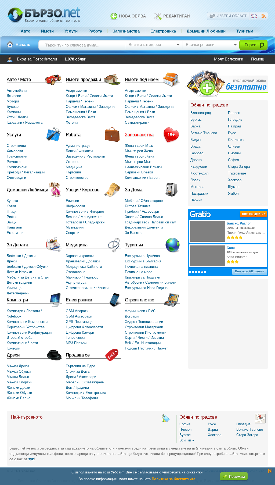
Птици (11, 211)
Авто (25, 31)
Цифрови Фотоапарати (84, 327)
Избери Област (232, 16)
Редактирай (176, 16)
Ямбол (233, 193)
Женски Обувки (19, 393)
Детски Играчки (19, 272)
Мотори (13, 101)
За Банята (133, 233)
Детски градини (19, 282)
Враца (195, 146)
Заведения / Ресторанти (85, 156)
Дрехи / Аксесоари (81, 377)
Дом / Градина (77, 388)
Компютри (17, 300)
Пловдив (235, 119)
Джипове (14, 96)
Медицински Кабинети (84, 267)
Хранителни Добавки (83, 261)
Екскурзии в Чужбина (142, 256)
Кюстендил (199, 173)
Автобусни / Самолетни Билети (150, 282)
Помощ (257, 59)
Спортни (72, 233)
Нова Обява (132, 16)
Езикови (72, 201)
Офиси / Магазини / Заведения (91, 107)
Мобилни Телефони (82, 398)
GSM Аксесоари (79, 316)
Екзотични (15, 233)
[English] (254, 17)
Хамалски (15, 151)
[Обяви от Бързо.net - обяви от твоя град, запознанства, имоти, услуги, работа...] (43, 22)
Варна (195, 126)
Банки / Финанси (79, 151)
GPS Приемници (79, 322)
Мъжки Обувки (19, 371)
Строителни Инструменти (145, 332)
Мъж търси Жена (139, 151)
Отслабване (75, 272)
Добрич (196, 160)
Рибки (11, 217)
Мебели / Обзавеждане (144, 201)
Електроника (163, 31)
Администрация (78, 146)
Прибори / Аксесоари (142, 211)
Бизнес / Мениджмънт (84, 217)
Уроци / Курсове (82, 189)
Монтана (197, 187)
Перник (196, 200)
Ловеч (195, 180)
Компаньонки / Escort (142, 178)
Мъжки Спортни (19, 382)
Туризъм (244, 31)
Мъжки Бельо (18, 377)
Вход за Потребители (37, 59)
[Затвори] (270, 472)
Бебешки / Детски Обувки (27, 267)
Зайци (11, 222)
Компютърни (17, 167)
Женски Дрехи (18, 388)
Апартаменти (76, 90)
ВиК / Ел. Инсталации (143, 343)
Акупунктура (76, 282)
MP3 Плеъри (76, 343)
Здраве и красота (80, 256)
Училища (14, 288)
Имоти (47, 31)
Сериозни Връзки (139, 172)
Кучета (12, 201)
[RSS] (264, 17)
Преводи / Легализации (26, 172)
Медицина (74, 167)
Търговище (237, 173)
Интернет (73, 162)
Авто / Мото (19, 79)
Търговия (73, 172)
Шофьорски (75, 206)
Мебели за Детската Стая (28, 277)
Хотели (72, 122)
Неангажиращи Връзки (143, 167)
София (233, 160)
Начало (23, 44)
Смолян (234, 153)
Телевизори (75, 338)
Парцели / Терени (80, 101)
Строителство (77, 178)
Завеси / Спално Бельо (144, 217)
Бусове (13, 107)
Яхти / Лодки (17, 117)
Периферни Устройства (26, 327)
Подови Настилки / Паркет (146, 348)
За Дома (133, 189)
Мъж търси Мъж (138, 162)
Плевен (234, 113)
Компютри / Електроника (86, 393)
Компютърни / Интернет (85, 211)
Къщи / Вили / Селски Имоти (89, 96)
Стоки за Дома (77, 371)
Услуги (71, 31)
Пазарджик (199, 193)
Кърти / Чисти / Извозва (144, 338)
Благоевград (200, 113)
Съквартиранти (137, 122)
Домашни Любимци (206, 31)
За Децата (17, 244)
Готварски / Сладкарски (85, 222)
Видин (195, 140)
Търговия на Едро (80, 366)
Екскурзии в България (143, 261)
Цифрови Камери (80, 332)
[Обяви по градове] (260, 422)
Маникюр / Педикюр (82, 277)
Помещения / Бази (81, 112)
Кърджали (198, 167)
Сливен (234, 146)
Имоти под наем (142, 79)
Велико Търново (203, 133)
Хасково (234, 180)
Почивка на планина (141, 267)
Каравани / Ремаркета (24, 122)
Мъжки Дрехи (18, 366)
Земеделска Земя (80, 117)
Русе (232, 133)
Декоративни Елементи (144, 227)
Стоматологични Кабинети (87, 288)
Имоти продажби (83, 79)
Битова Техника (137, 206)
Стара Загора (239, 167)
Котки (11, 206)
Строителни (16, 146)
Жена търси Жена (139, 156)
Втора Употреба (19, 338)
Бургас (196, 119)
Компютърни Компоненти (27, 322)
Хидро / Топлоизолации (144, 322)
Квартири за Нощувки (142, 277)
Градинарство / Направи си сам (150, 222)
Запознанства (126, 31)
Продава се (78, 355)
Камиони (14, 112)
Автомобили (17, 90)
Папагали (14, 227)
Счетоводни (16, 178)
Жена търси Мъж (139, 146)
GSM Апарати (77, 311)
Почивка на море (138, 272)
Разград (234, 126)
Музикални (75, 227)
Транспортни (17, 156)
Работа (95, 31)
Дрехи (13, 355)
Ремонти (13, 162)
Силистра (236, 140)
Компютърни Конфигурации (29, 332)
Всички (186, 440)
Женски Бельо (18, 398)
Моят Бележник (228, 59)
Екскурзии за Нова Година (146, 288)
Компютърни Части (22, 343)
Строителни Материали (144, 327)
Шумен (233, 187)
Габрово (196, 153)
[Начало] (10, 44)
